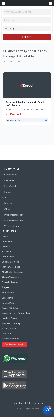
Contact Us (7, 297)
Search (28, 37)
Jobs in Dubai (8, 256)
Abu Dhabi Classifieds (12, 271)
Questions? (7, 333)
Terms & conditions (11, 338)
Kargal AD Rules (10, 307)
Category (38, 402)
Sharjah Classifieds (11, 266)
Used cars (6, 246)
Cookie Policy (8, 302)
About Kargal (8, 292)
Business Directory (11, 323)
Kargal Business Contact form (16, 313)
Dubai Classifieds (10, 261)
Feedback (6, 251)
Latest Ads (7, 241)
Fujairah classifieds (11, 282)
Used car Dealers (10, 318)
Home (5, 236)
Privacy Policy (9, 328)
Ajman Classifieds (10, 277)
